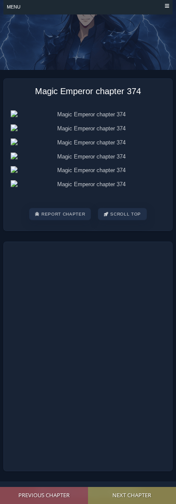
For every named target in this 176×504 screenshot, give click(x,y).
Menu (14, 6)
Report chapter (63, 214)
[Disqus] (88, 354)
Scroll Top (125, 214)
